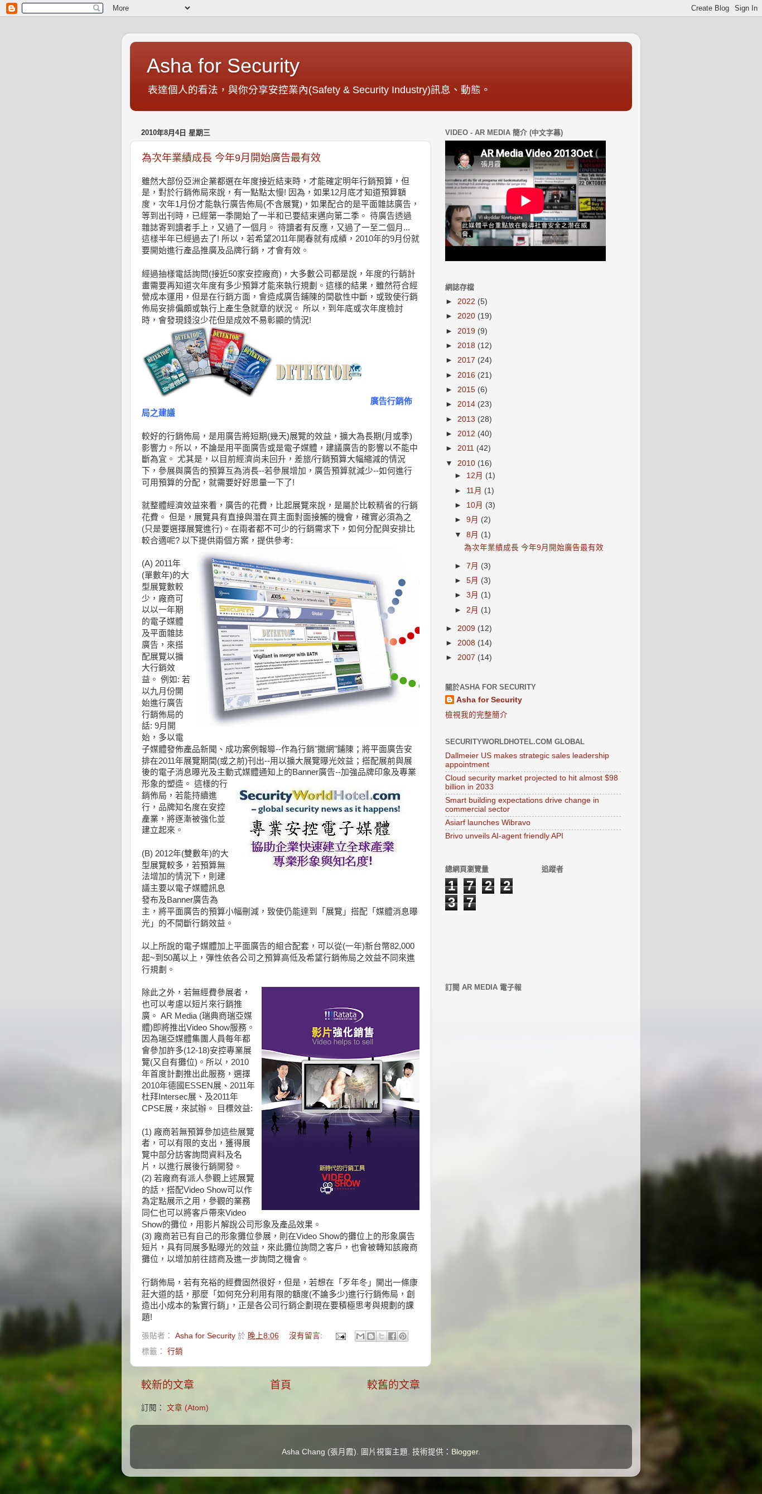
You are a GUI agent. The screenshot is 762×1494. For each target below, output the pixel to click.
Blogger (464, 1452)
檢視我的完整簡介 (476, 715)
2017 (467, 360)
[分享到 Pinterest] (402, 1336)
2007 (467, 657)
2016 (467, 375)
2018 (467, 345)
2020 (467, 316)
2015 (467, 389)
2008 (467, 643)
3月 (473, 595)
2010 (467, 463)
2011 (466, 448)
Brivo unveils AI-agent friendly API (504, 836)
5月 (473, 580)
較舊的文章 (393, 1385)
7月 (473, 566)
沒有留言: (307, 1336)
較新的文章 (167, 1385)
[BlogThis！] (371, 1336)
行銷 (175, 1351)
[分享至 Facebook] (392, 1336)
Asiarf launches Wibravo (487, 822)
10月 (475, 505)
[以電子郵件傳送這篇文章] (360, 1336)
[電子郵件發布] (340, 1336)
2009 (467, 628)
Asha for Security (223, 65)
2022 (467, 301)
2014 (467, 404)
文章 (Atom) (188, 1408)
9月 (473, 519)
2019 (467, 331)
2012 (467, 434)
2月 (473, 610)
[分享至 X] (381, 1336)
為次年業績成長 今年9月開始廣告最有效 (231, 157)
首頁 (280, 1385)
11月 (475, 490)
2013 (467, 419)
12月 (475, 475)
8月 (473, 535)
